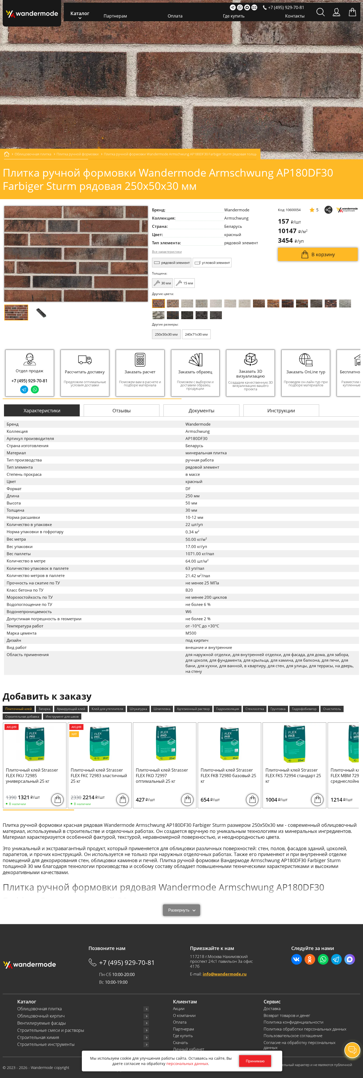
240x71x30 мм (196, 334)
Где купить (233, 16)
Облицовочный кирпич (41, 1016)
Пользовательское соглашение (293, 1035)
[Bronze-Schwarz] (258, 303)
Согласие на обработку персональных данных (299, 1045)
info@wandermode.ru (225, 974)
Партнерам (115, 16)
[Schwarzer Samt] (187, 315)
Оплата (175, 16)
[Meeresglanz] (215, 315)
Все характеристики (167, 252)
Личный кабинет (188, 1049)
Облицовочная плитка (39, 1009)
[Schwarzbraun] (316, 303)
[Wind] (244, 303)
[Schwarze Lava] (201, 315)
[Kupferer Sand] (302, 303)
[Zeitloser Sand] (172, 303)
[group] (85, 373)
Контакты (295, 16)
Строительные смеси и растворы (50, 1030)
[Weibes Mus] (187, 303)
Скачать (180, 1042)
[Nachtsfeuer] (287, 303)
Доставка (272, 1008)
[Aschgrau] (345, 303)
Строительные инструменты (46, 1044)
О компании (184, 1015)
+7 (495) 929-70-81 (29, 381)
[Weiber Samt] (230, 303)
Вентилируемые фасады (41, 1023)
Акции (178, 1008)
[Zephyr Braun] (330, 303)
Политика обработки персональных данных (305, 1029)
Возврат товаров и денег (287, 1015)
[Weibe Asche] (158, 315)
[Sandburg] (273, 303)
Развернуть (178, 910)
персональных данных (187, 1063)
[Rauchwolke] (201, 303)
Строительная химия (38, 1037)
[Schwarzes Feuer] (172, 315)
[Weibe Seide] (215, 303)
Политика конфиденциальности (293, 1022)
